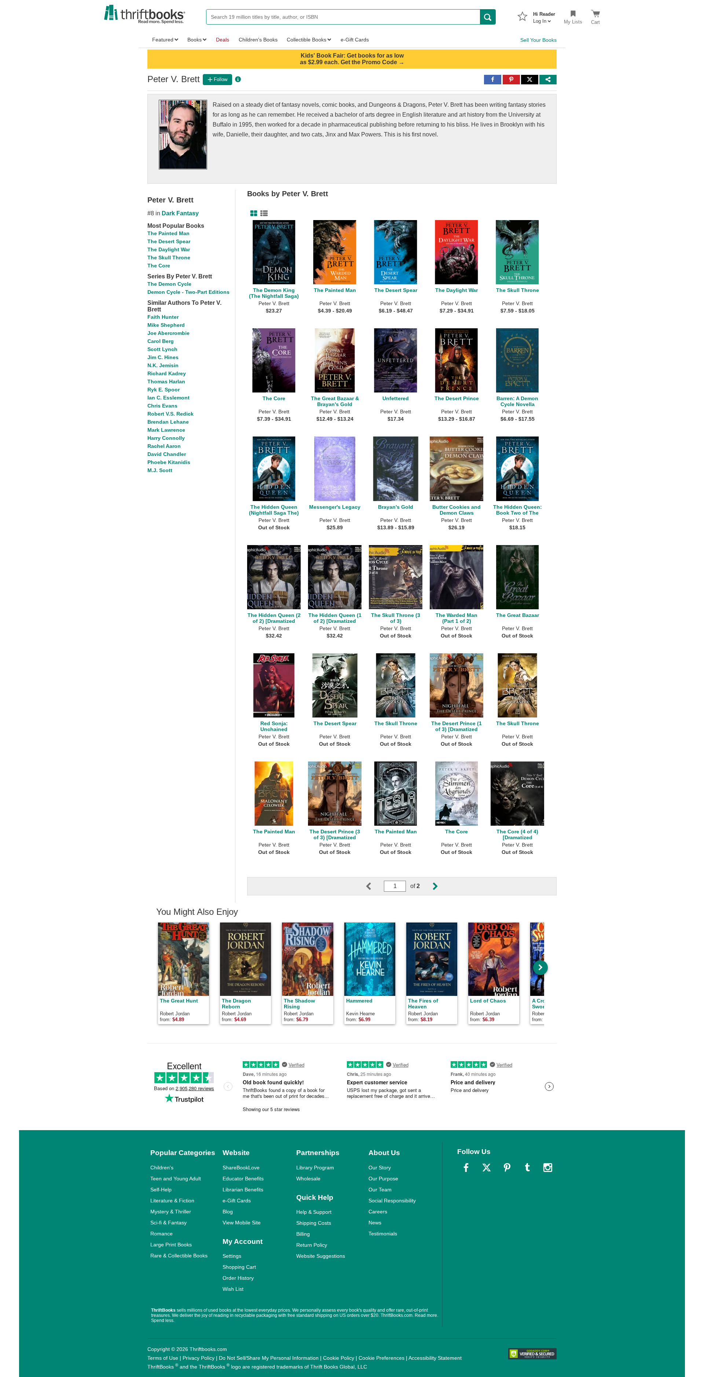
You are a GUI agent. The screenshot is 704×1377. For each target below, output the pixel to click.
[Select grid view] (252, 213)
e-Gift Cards (237, 1200)
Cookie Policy (338, 1358)
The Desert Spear (168, 241)
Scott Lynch (162, 349)
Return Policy (311, 1245)
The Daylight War (168, 249)
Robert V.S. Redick (170, 414)
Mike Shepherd (166, 325)
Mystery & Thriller (170, 1212)
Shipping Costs (313, 1223)
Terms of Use (162, 1358)
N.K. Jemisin (163, 365)
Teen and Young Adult (175, 1178)
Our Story (379, 1167)
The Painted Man (168, 233)
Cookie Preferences (381, 1358)
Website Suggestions (320, 1256)
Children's (161, 1167)
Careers (377, 1212)
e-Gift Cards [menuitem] (355, 40)
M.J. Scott (159, 470)
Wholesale (308, 1178)
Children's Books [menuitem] (258, 40)
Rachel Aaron (164, 446)
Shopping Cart (239, 1267)
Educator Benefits (243, 1178)
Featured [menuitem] (162, 40)
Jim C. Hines (163, 357)
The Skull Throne (168, 257)
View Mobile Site (242, 1223)
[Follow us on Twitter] (486, 1167)
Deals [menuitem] (222, 40)
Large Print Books (171, 1245)
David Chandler (166, 454)
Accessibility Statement (435, 1358)
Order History (238, 1278)
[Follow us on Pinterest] (507, 1167)
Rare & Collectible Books (179, 1256)
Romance (161, 1234)
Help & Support (313, 1212)
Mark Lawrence (166, 430)
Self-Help (161, 1189)
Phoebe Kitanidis (168, 462)
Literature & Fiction (172, 1200)
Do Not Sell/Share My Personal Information (269, 1358)
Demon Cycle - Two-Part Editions (188, 292)
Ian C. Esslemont (168, 398)
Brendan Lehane (168, 422)
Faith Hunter (163, 317)
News (374, 1223)
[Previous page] (374, 886)
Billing (303, 1234)
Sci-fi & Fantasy (168, 1223)
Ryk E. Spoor (163, 389)
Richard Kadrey (166, 373)
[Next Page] (429, 886)
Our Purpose (383, 1178)
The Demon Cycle (169, 284)
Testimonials (382, 1234)
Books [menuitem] (194, 40)
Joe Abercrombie (168, 333)
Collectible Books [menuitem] (306, 40)
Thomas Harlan (166, 381)
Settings (232, 1256)
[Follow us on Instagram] (548, 1167)
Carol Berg (160, 341)
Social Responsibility (392, 1200)
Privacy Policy (198, 1358)
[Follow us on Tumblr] (527, 1167)
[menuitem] (544, 15)
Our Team (380, 1189)
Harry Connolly (166, 438)
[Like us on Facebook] (466, 1167)
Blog (228, 1212)
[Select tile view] (262, 213)
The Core (158, 266)
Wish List (233, 1289)
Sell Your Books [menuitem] (538, 40)
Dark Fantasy (180, 213)
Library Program (315, 1167)
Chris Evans (162, 406)
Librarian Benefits (243, 1189)
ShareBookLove (241, 1167)
